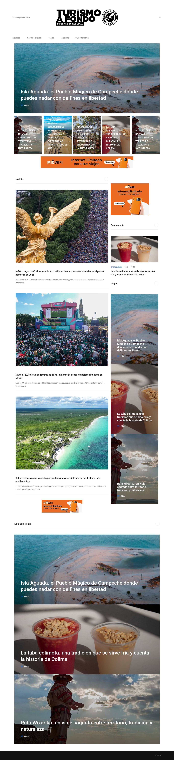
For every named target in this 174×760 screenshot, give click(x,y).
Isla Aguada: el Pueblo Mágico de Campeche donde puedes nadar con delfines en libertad (132, 345)
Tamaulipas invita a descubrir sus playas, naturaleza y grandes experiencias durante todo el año (28, 134)
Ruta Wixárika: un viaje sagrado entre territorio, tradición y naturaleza (115, 139)
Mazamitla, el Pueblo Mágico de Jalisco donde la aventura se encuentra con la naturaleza (57, 138)
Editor (20, 267)
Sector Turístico (34, 38)
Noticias (16, 38)
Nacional (66, 38)
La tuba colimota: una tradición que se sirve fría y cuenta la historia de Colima (87, 138)
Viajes (51, 38)
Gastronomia (83, 38)
